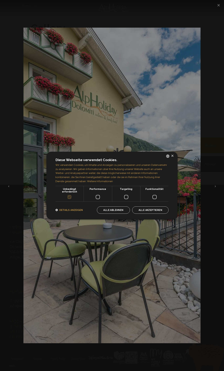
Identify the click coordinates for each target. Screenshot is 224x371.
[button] (69, 210)
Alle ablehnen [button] (113, 210)
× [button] (172, 156)
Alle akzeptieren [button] (150, 210)
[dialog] (112, 185)
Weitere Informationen (100, 181)
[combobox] (167, 156)
